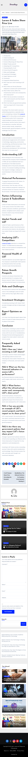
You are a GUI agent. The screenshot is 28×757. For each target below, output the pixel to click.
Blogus (21, 746)
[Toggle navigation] (2, 5)
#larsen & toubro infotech (18, 29)
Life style (6, 676)
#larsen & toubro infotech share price (11, 30)
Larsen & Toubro (6, 243)
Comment (5, 564)
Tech (5, 691)
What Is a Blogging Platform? (12, 545)
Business (5, 17)
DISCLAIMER (13, 750)
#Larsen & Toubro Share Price (9, 34)
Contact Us (14, 754)
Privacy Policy (20, 750)
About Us (6, 750)
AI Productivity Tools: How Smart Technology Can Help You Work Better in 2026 (13, 710)
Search (4, 619)
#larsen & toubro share (18, 32)
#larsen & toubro (7, 29)
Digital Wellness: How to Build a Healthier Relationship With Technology (13, 680)
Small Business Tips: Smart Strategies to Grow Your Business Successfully (13, 514)
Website (4, 597)
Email (3, 591)
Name (4, 584)
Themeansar (14, 748)
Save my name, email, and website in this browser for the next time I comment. (12, 607)
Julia (7, 26)
